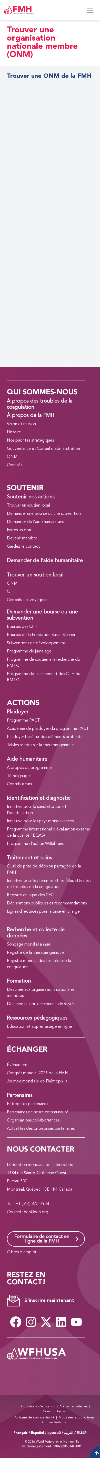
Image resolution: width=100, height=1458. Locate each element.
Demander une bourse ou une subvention (44, 514)
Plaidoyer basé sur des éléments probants (44, 737)
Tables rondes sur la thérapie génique (40, 745)
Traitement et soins (29, 858)
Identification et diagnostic (38, 798)
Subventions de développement (36, 643)
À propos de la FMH (30, 415)
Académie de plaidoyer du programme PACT (48, 729)
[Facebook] (16, 1322)
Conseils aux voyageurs (27, 600)
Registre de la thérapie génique (35, 953)
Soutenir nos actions (31, 497)
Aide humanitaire (27, 759)
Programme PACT (23, 720)
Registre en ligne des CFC (30, 895)
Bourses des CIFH (23, 627)
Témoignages (19, 776)
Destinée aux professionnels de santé (40, 1004)
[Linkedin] (61, 1322)
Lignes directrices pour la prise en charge (43, 912)
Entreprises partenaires (27, 1104)
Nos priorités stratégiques (30, 440)
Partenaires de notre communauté (37, 1112)
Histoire (14, 432)
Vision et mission (21, 424)
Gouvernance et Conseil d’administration (43, 449)
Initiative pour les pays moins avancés (40, 821)
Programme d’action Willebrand (36, 844)
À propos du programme (29, 768)
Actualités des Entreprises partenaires (41, 1129)
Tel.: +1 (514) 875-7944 (28, 1204)
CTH (11, 592)
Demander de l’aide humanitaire (35, 522)
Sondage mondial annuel (29, 944)
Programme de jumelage (29, 651)
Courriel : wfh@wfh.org (27, 1212)
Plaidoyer (17, 712)
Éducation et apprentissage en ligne (39, 1027)
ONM (12, 457)
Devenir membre (22, 538)
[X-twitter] (46, 1322)
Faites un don (19, 530)
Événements (18, 1065)
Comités (14, 465)
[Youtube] (76, 1322)
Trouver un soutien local (28, 505)
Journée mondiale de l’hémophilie (37, 1081)
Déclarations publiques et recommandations (47, 903)
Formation (19, 981)
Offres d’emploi (21, 1252)
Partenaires (20, 1095)
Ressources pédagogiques (37, 1018)
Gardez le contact (23, 547)
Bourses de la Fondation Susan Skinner (41, 635)
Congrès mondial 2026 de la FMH (37, 1073)
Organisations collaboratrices (33, 1120)
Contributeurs (19, 784)
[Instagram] (31, 1322)
